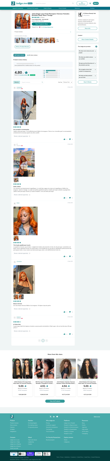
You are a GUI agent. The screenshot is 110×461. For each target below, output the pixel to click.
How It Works (87, 82)
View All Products (55, 401)
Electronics (77, 8)
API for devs (85, 431)
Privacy (61, 457)
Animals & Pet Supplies (32, 8)
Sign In (96, 3)
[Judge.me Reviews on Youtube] (57, 417)
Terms (57, 457)
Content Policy (80, 457)
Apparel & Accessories (18, 8)
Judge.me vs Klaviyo (15, 446)
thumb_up (64, 139)
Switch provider (14, 448)
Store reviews (13, 425)
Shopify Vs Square (69, 431)
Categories (67, 442)
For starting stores (33, 425)
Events (83, 425)
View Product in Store (41, 24)
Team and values (32, 440)
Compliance (73, 457)
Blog (83, 423)
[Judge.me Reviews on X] (50, 417)
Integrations (13, 431)
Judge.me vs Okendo (15, 444)
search (73, 3)
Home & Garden (62, 8)
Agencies (84, 427)
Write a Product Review (22, 47)
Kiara (18, 203)
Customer (19, 87)
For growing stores (33, 427)
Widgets (12, 429)
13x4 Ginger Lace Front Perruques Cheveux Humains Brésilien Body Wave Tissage (50, 14)
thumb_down (70, 139)
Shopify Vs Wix (68, 433)
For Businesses (82, 3)
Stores (65, 440)
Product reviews (14, 423)
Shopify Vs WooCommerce (71, 427)
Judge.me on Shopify (69, 423)
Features (12, 427)
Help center (85, 429)
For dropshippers (32, 423)
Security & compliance (52, 427)
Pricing (48, 423)
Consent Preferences (95, 457)
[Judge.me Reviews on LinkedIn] (54, 417)
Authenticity (67, 457)
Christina (19, 261)
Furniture (92, 8)
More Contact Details (87, 39)
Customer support (51, 425)
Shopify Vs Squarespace (70, 429)
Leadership (31, 442)
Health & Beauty (47, 8)
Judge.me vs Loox (14, 440)
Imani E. (19, 317)
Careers (30, 444)
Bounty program (50, 440)
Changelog (85, 433)
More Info (87, 28)
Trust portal (49, 429)
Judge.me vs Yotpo (15, 442)
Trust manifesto (50, 431)
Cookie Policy (87, 457)
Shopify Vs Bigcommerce (70, 425)
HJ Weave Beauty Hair (48, 27)
